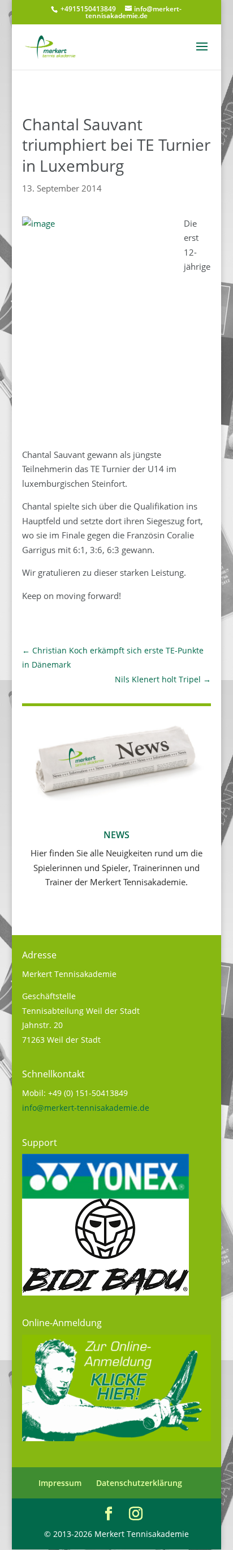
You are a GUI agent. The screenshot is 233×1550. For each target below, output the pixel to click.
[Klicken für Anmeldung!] (116, 1438)
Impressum (59, 1482)
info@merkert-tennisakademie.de (85, 1107)
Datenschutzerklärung (139, 1482)
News (116, 835)
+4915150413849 (87, 9)
